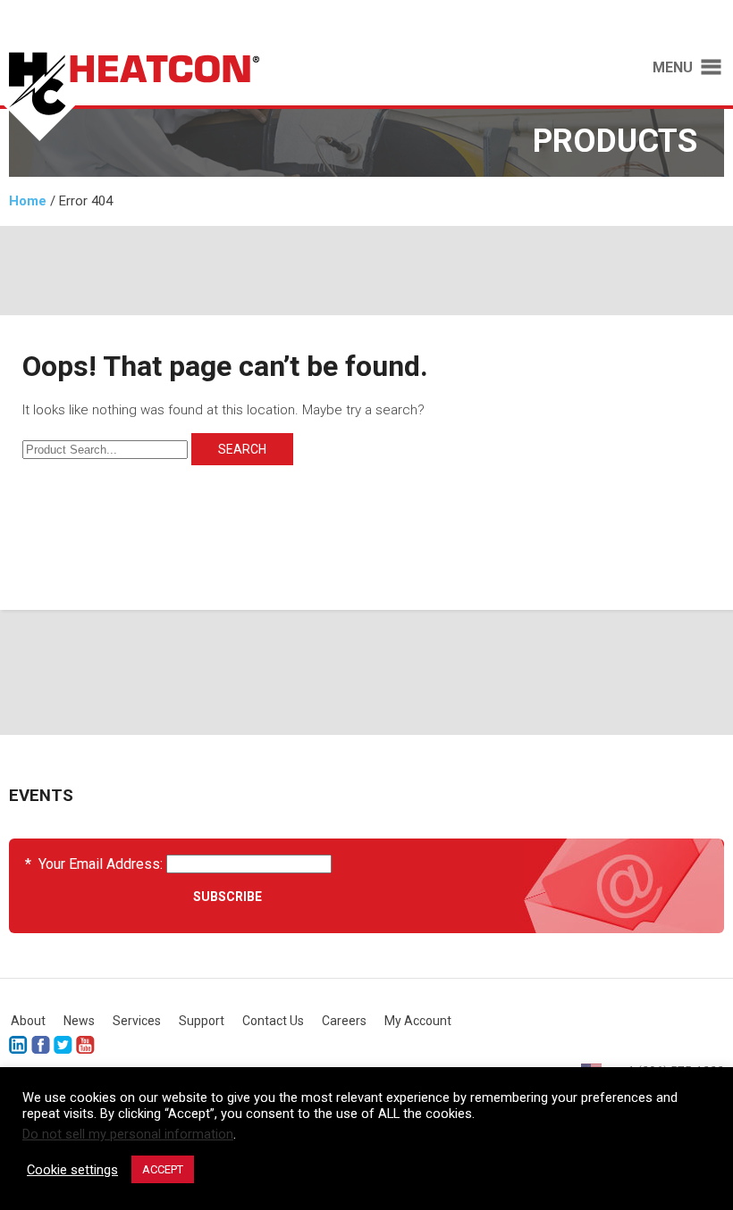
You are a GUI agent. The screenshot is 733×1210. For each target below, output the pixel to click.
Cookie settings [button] (72, 1170)
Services (137, 1021)
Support (201, 1021)
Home (27, 201)
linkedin (18, 1045)
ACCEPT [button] (162, 1169)
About (28, 1021)
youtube (85, 1045)
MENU (673, 68)
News (79, 1021)
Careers (344, 1021)
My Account (417, 1021)
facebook (40, 1045)
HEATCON (174, 96)
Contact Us (273, 1021)
